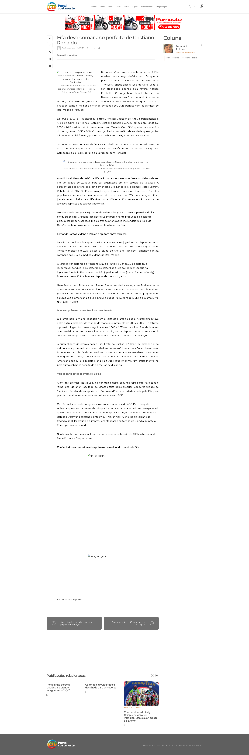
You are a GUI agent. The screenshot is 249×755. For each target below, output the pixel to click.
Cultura (126, 7)
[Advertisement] (103, 650)
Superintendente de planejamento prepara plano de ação (76, 623)
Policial (93, 7)
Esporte (135, 7)
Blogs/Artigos (162, 7)
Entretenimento (147, 7)
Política (110, 7)
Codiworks (166, 745)
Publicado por (68, 48)
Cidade (102, 7)
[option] (64, 688)
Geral (118, 7)
